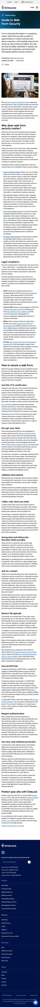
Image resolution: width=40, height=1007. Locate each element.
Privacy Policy (34, 995)
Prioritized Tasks (6, 889)
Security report (5, 957)
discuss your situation (8, 821)
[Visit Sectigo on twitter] (3, 852)
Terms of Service (21, 995)
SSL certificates (6, 404)
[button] (35, 1002)
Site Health (4, 885)
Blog (2, 947)
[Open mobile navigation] (37, 7)
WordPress (4, 920)
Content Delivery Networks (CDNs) (16, 445)
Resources (5, 943)
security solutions (32, 797)
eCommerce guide (6, 954)
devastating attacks (19, 143)
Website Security (17, 58)
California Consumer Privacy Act (13, 309)
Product (4, 880)
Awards (3, 978)
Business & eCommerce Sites (10, 936)
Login (32, 7)
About (3, 967)
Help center (4, 960)
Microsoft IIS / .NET (7, 933)
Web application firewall (8, 905)
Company (4, 972)
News (3, 975)
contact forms (25, 749)
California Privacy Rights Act (19, 312)
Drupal (3, 926)
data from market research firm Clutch (17, 102)
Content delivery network (8, 908)
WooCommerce (6, 923)
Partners (4, 985)
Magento (4, 929)
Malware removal (6, 895)
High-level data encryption (26, 433)
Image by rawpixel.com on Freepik (12, 826)
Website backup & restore (8, 902)
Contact (9, 2)
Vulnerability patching (7, 898)
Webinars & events (6, 951)
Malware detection (6, 892)
